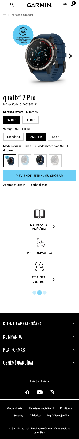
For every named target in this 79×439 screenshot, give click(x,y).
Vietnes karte (14, 408)
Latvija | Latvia (39, 381)
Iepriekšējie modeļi (22, 14)
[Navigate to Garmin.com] (39, 5)
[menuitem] (12, 5)
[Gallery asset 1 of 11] (39, 56)
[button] (20, 112)
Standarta (13, 136)
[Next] (70, 55)
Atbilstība (35, 415)
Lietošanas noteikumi (41, 408)
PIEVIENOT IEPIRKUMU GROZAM (40, 176)
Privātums (66, 408)
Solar (55, 136)
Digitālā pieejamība (58, 415)
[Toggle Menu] (2, 4)
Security (18, 415)
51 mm (30, 119)
